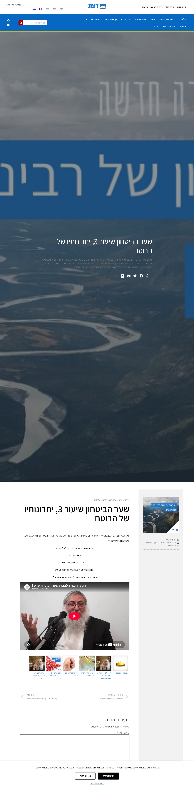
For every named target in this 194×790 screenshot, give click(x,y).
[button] (147, 276)
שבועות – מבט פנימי (121, 673)
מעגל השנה (94, 19)
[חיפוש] (20, 22)
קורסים (156, 26)
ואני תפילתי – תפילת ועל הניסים (88, 674)
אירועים (182, 26)
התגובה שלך (123, 733)
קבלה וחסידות (110, 19)
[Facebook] (8, 20)
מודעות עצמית (167, 19)
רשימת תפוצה (156, 7)
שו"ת (183, 19)
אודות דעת (182, 7)
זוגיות (153, 19)
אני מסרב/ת (85, 776)
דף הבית (126, 500)
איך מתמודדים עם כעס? (71, 674)
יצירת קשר (169, 7)
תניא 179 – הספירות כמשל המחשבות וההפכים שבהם (104, 676)
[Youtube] (8, 25)
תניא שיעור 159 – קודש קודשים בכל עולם (38, 676)
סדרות (127, 19)
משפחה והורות (140, 19)
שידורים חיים (169, 26)
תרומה (145, 7)
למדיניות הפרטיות (97, 783)
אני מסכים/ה (108, 776)
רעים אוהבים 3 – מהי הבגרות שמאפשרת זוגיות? (54, 676)
